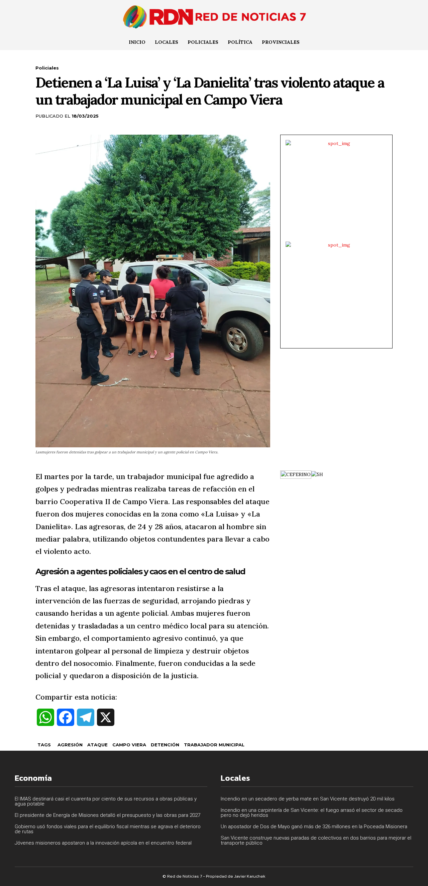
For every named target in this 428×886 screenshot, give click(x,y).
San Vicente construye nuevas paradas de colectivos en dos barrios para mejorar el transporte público (316, 840)
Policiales (47, 67)
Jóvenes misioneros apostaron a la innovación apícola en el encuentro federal (103, 843)
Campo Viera (129, 744)
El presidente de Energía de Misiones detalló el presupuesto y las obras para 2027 (107, 815)
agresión (70, 744)
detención (165, 744)
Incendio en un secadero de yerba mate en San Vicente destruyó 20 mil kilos (308, 799)
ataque (97, 744)
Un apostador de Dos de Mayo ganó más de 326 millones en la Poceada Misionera (314, 827)
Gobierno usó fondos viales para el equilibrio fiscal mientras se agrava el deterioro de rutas (108, 829)
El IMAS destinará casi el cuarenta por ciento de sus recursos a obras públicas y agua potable (106, 801)
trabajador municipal (214, 744)
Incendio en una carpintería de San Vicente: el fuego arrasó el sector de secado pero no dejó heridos (312, 812)
